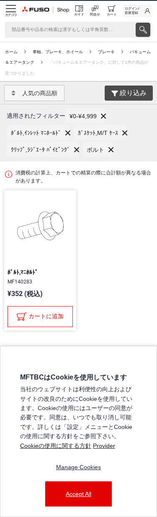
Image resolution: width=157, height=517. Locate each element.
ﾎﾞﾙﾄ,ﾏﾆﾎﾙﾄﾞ (23, 272)
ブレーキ (106, 51)
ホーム (11, 51)
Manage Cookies (78, 467)
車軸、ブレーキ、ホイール (58, 51)
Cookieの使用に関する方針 (55, 445)
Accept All (78, 494)
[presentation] (143, 30)
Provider (104, 445)
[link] (137, 11)
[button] (85, 116)
